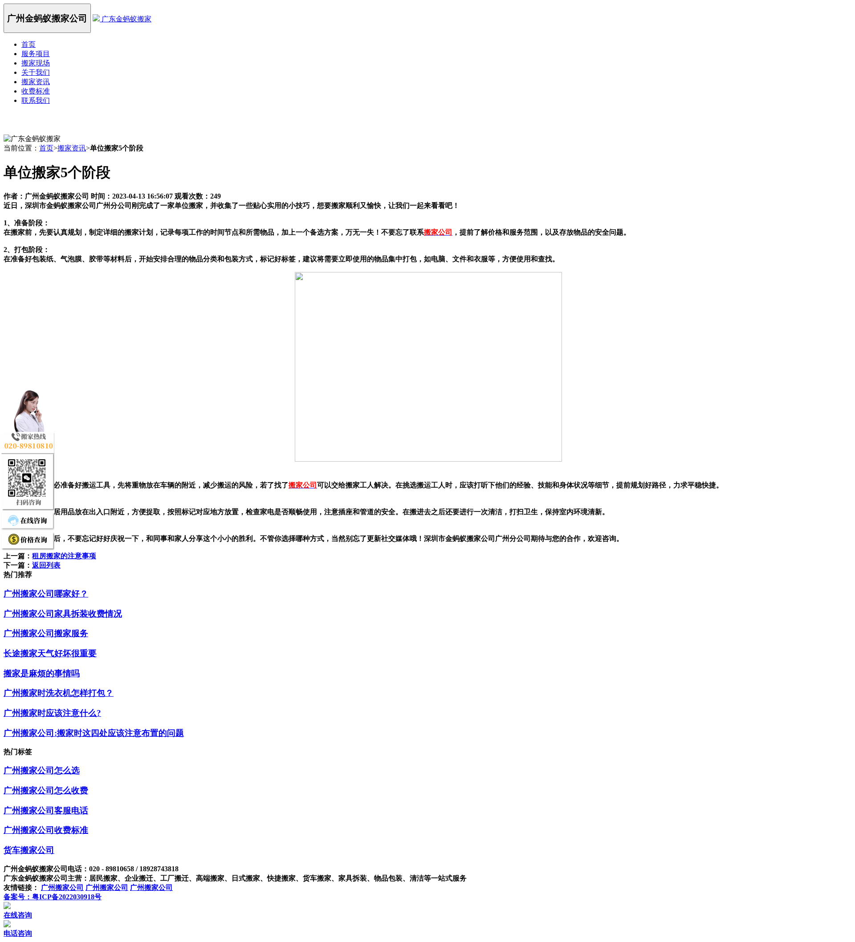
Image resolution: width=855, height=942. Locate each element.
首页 (28, 44)
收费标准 (35, 91)
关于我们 (35, 72)
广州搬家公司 (62, 887)
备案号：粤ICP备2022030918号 (53, 897)
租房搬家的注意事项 (64, 556)
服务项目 (35, 53)
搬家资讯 (35, 81)
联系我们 (35, 100)
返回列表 (46, 565)
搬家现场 (35, 63)
